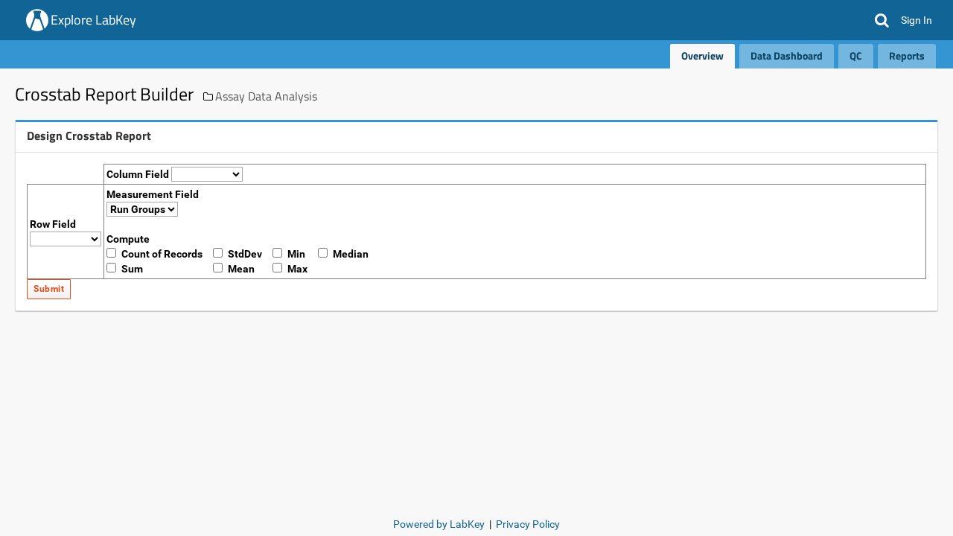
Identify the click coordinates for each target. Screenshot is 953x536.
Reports (907, 55)
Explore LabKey (93, 20)
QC (856, 55)
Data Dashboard (786, 55)
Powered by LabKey (439, 524)
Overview (702, 55)
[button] (882, 20)
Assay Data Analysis (266, 96)
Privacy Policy (528, 524)
